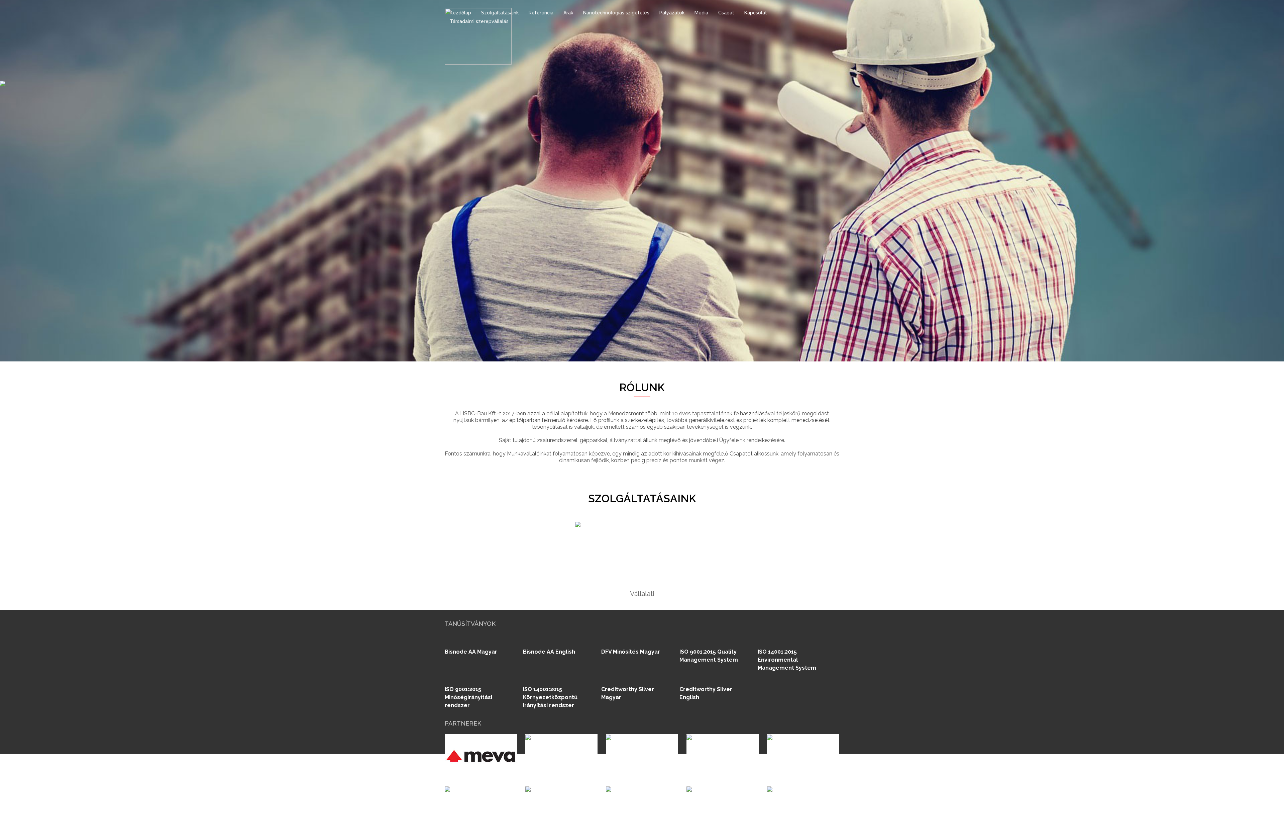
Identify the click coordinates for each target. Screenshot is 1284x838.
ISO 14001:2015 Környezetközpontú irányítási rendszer (550, 697)
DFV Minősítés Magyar (630, 652)
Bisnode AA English (549, 652)
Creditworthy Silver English (705, 693)
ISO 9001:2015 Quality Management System (708, 656)
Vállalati (642, 594)
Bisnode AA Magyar (471, 652)
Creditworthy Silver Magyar (627, 693)
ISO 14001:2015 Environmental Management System (787, 660)
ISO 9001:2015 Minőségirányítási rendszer (468, 697)
